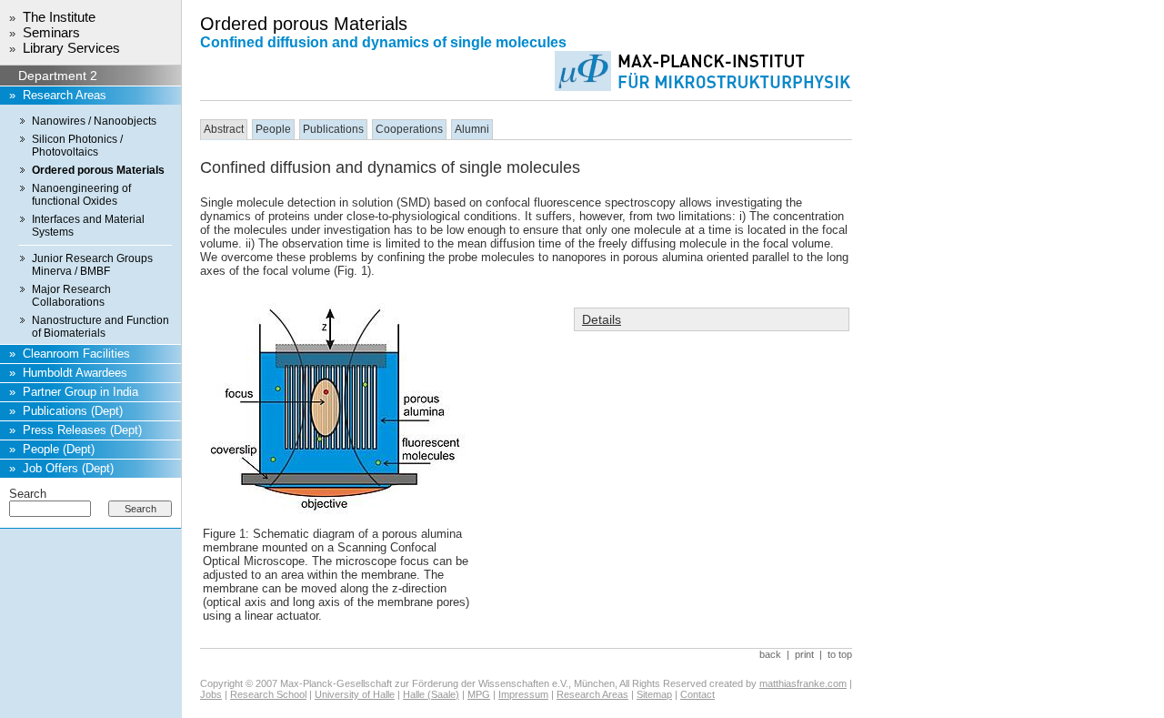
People (273, 129)
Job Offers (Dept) (68, 468)
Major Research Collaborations (71, 295)
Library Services (71, 48)
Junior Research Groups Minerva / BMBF (92, 265)
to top (840, 654)
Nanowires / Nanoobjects (94, 121)
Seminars (51, 32)
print (804, 654)
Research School (268, 694)
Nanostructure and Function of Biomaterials (100, 326)
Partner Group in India (80, 392)
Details (601, 319)
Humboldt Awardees (75, 372)
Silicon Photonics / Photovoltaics (77, 145)
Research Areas (64, 95)
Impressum (523, 694)
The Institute (59, 17)
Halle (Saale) (431, 694)
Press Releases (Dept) (82, 430)
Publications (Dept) (73, 411)
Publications (333, 129)
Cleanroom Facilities (76, 353)
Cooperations (409, 129)
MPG (478, 694)
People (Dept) (59, 449)
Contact (697, 694)
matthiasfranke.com (803, 683)
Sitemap (654, 694)
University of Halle (355, 694)
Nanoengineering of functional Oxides (81, 194)
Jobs (211, 694)
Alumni (472, 129)
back (770, 654)
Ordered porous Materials (98, 170)
